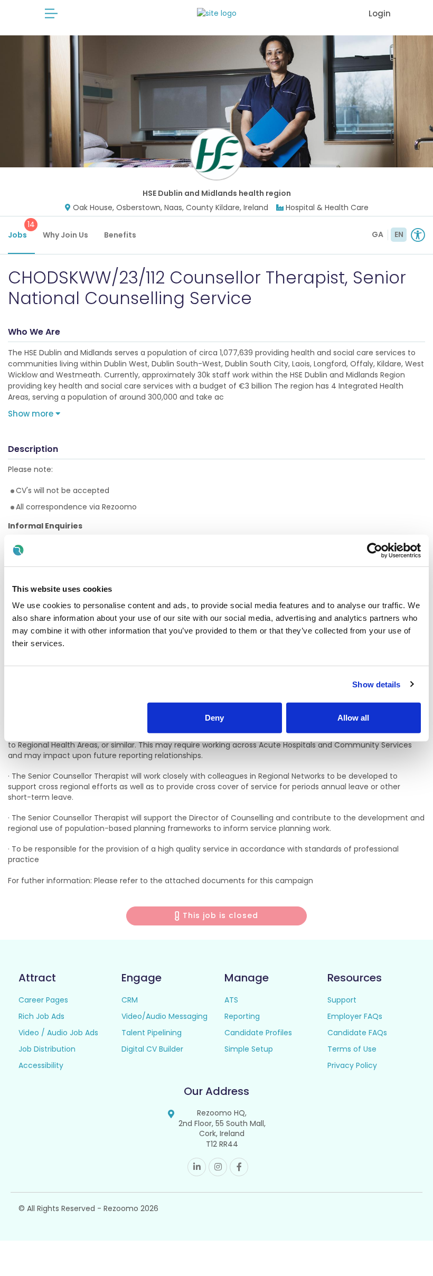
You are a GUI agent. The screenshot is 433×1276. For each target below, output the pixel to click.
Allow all (353, 717)
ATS (231, 1000)
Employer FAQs (354, 1016)
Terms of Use (351, 1049)
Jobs (21, 229)
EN (398, 234)
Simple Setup (248, 1049)
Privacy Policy (352, 1065)
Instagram (218, 1167)
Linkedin (196, 1167)
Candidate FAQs (357, 1032)
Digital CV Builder (152, 1049)
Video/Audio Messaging (164, 1016)
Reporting (242, 1016)
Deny (214, 717)
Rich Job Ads (41, 1016)
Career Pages (43, 1000)
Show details (376, 683)
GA (377, 234)
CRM (129, 1000)
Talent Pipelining (151, 1032)
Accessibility (40, 1065)
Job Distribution (47, 1049)
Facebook (239, 1167)
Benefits (120, 235)
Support (341, 1000)
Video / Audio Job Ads (58, 1032)
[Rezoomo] (217, 13)
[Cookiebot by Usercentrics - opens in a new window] (374, 550)
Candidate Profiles (258, 1032)
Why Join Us (65, 235)
